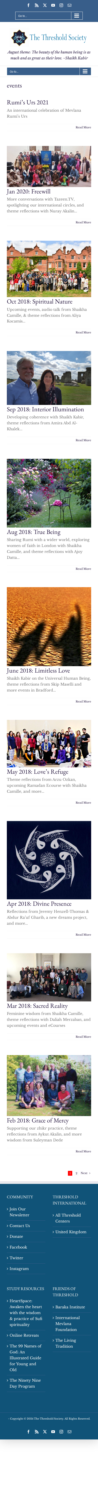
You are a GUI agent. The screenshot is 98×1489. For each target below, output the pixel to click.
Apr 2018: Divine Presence (39, 903)
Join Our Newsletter (19, 1212)
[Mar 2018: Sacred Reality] (49, 977)
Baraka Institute (70, 1307)
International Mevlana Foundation (67, 1323)
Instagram (19, 1268)
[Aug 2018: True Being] (49, 493)
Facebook (18, 1247)
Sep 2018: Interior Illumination (45, 409)
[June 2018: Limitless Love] (49, 626)
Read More (83, 127)
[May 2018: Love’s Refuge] (49, 743)
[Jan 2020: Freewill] (49, 166)
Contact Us (20, 1225)
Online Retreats (24, 1335)
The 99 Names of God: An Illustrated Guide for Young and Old (25, 1358)
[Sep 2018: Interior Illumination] (49, 378)
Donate (16, 1236)
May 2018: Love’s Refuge (37, 771)
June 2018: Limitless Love (38, 670)
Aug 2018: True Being (33, 532)
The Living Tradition (65, 1343)
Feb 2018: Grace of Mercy (38, 1120)
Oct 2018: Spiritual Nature (39, 301)
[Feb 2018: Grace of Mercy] (49, 1085)
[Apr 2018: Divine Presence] (49, 860)
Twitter (16, 1258)
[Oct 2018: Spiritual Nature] (49, 269)
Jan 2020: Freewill (29, 191)
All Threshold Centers (68, 1218)
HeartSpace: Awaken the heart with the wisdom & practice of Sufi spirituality (26, 1313)
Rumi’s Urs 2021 (28, 102)
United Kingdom (70, 1232)
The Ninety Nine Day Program (25, 1383)
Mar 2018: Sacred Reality (37, 1005)
